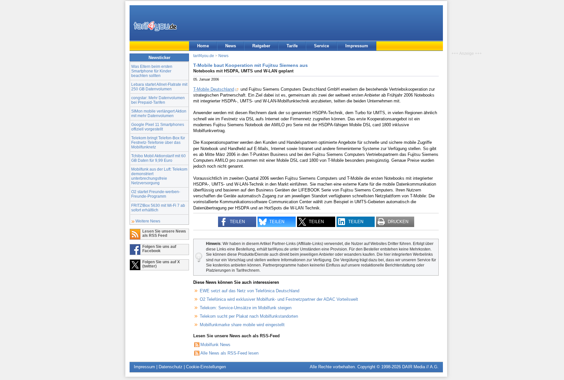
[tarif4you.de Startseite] (155, 26)
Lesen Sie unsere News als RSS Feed (164, 233)
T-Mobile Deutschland (213, 89)
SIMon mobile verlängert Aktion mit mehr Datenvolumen (158, 113)
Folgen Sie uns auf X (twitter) (161, 264)
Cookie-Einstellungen (206, 366)
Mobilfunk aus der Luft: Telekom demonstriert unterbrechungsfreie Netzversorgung (159, 176)
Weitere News (147, 221)
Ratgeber (261, 45)
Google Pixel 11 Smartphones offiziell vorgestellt (157, 126)
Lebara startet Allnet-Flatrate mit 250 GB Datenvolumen (159, 86)
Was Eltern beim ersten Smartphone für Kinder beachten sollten (151, 71)
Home (203, 45)
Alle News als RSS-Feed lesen (229, 353)
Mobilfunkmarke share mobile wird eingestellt (242, 324)
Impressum (356, 45)
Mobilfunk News (215, 344)
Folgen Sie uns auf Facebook (159, 248)
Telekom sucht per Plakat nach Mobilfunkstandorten (249, 316)
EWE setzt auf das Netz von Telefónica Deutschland (249, 290)
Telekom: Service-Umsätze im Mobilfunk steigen (245, 307)
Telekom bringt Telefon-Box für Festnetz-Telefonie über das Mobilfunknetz (158, 142)
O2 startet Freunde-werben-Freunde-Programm (155, 194)
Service (321, 45)
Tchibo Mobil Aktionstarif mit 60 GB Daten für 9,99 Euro (158, 158)
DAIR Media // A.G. (420, 366)
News (230, 45)
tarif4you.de (203, 55)
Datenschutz (170, 366)
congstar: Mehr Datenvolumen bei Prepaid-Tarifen (158, 100)
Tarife (292, 45)
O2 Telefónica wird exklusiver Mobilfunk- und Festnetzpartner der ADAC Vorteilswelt (279, 299)
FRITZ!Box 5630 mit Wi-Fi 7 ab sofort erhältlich (158, 207)
